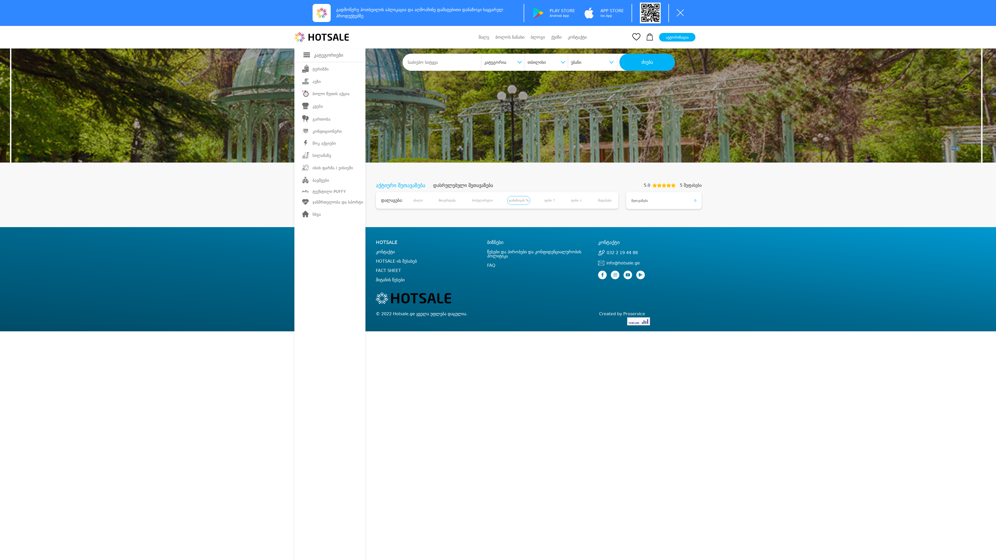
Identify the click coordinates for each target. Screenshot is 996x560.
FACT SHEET (388, 270)
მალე (484, 37)
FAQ (491, 265)
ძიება (647, 62)
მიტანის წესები (390, 279)
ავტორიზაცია (677, 37)
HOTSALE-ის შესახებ (396, 261)
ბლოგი (538, 37)
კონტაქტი (577, 37)
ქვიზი (556, 37)
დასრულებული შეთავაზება (463, 185)
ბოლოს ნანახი (509, 37)
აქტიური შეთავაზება (400, 185)
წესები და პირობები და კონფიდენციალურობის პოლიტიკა (534, 253)
